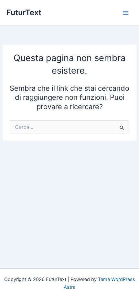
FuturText (23, 12)
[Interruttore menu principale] (126, 13)
